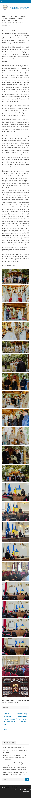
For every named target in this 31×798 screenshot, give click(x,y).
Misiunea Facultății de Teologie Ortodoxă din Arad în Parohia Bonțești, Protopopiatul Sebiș (9, 722)
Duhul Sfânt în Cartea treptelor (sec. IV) (13, 747)
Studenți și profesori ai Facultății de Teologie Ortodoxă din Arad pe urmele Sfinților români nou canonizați (15, 757)
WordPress (26, 794)
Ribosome (25, 787)
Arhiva (6, 707)
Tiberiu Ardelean (8, 22)
